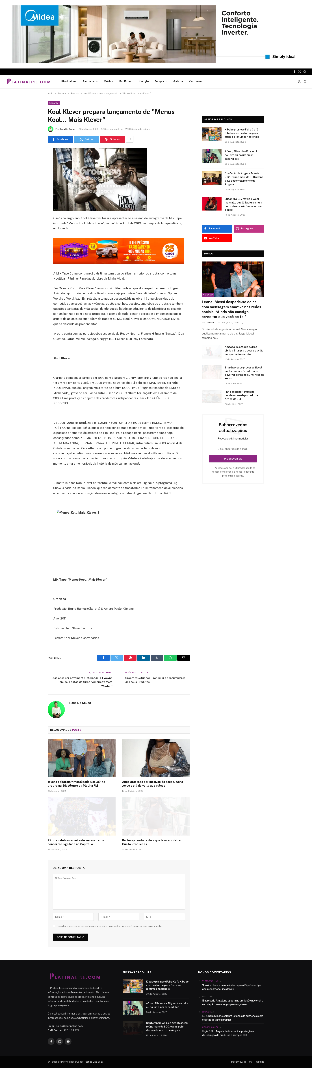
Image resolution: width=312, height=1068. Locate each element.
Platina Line (91, 1061)
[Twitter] (35, 169)
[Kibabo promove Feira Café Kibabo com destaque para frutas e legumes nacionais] (212, 134)
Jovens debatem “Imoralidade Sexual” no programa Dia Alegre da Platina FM (76, 784)
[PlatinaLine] (28, 81)
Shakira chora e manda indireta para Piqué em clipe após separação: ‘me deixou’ (231, 987)
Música (108, 81)
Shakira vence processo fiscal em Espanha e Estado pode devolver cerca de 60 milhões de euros (244, 373)
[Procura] (305, 82)
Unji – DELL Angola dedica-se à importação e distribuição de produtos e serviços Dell (228, 1033)
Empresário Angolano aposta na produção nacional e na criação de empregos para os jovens (232, 1002)
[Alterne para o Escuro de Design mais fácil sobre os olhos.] (299, 81)
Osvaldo (210, 322)
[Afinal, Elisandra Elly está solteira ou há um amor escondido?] (212, 156)
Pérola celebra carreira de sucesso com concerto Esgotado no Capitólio (76, 842)
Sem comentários (113, 129)
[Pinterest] (35, 188)
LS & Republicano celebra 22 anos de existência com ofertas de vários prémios (232, 1018)
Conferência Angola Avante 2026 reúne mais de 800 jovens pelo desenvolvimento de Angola (244, 179)
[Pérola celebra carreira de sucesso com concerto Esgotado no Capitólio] (82, 816)
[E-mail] (35, 197)
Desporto (161, 81)
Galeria (178, 81)
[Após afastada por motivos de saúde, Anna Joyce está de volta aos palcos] (156, 758)
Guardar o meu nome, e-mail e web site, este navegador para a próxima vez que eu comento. (109, 926)
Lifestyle (143, 81)
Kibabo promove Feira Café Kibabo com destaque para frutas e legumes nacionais (242, 133)
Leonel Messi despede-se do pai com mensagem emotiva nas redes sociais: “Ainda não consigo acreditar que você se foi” (231, 309)
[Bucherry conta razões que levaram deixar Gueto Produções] (156, 816)
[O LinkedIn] (35, 179)
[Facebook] (35, 160)
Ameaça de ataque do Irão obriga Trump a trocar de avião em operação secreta (244, 351)
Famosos (89, 81)
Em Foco (125, 81)
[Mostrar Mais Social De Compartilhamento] (129, 139)
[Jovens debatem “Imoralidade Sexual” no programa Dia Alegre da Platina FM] (82, 758)
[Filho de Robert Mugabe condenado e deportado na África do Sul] (212, 396)
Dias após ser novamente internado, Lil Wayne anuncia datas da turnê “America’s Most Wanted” (82, 682)
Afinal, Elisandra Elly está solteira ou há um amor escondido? (241, 155)
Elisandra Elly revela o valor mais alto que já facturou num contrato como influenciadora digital (243, 204)
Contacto (195, 81)
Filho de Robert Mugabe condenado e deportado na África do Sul (241, 395)
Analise (53, 103)
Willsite (260, 1061)
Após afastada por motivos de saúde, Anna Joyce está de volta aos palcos (152, 784)
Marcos (206, 1012)
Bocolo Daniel (210, 1027)
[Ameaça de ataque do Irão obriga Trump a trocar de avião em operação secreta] (212, 352)
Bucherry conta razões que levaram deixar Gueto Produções (152, 842)
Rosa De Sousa (67, 129)
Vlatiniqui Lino (210, 981)
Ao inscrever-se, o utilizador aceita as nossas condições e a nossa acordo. (233, 472)
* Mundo (208, 295)
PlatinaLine (69, 81)
